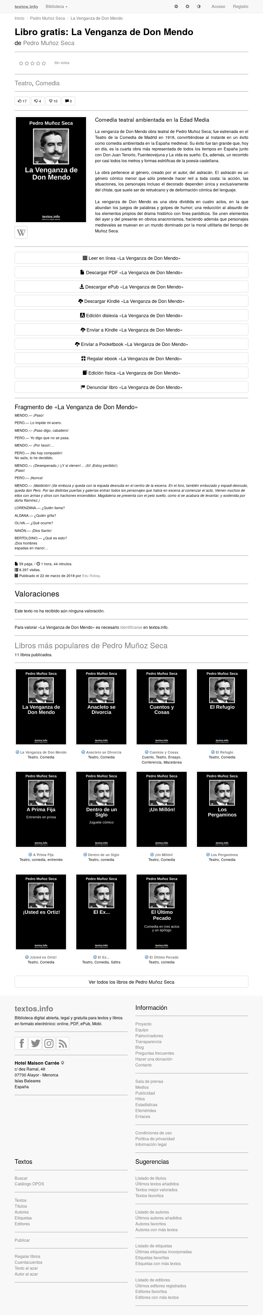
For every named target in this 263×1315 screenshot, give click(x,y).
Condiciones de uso (153, 1133)
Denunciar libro (134, 387)
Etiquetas (23, 1218)
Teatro (23, 82)
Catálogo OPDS (29, 1184)
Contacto (143, 1065)
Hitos (140, 1099)
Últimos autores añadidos (158, 1218)
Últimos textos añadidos (157, 1184)
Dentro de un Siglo (103, 854)
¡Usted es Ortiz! (43, 957)
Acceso (218, 6)
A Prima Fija (43, 854)
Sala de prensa (149, 1081)
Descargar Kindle (134, 300)
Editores (22, 1224)
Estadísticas (146, 1104)
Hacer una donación (153, 1059)
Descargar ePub (134, 286)
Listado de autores (152, 1212)
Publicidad (145, 1093)
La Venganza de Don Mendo (43, 752)
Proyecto (143, 1024)
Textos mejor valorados (156, 1190)
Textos (20, 1200)
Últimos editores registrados (160, 1286)
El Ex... (104, 957)
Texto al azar (26, 1268)
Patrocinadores (149, 1036)
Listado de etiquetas (153, 1246)
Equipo (141, 1030)
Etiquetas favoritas (152, 1257)
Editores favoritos (151, 1291)
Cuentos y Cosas (164, 752)
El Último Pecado (164, 957)
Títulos (21, 1206)
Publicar (22, 1240)
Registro (240, 6)
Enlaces (142, 1116)
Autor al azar (26, 1274)
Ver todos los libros (131, 981)
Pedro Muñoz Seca (47, 18)
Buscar (21, 1178)
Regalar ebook (134, 358)
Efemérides (145, 1110)
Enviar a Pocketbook (134, 344)
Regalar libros (27, 1256)
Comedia (47, 82)
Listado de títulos (150, 1178)
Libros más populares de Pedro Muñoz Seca (91, 645)
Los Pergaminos (224, 854)
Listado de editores (152, 1280)
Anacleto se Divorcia (103, 752)
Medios (142, 1087)
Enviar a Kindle (134, 329)
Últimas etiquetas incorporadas (163, 1252)
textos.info (34, 1008)
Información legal (151, 1144)
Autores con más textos (156, 1229)
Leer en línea (134, 257)
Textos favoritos (149, 1195)
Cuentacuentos (28, 1262)
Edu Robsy (91, 575)
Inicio (19, 18)
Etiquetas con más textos (158, 1263)
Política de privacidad (155, 1139)
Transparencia (148, 1041)
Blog (139, 1047)
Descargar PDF (134, 272)
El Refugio (224, 752)
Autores (22, 1212)
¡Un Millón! (164, 854)
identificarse (131, 627)
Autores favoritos (150, 1224)
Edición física (134, 372)
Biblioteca (55, 6)
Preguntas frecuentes (154, 1053)
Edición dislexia (134, 315)
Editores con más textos (157, 1297)
